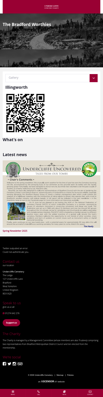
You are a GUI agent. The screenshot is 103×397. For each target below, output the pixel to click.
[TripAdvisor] (20, 363)
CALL (38, 394)
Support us (11, 322)
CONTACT (90, 394)
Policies (70, 375)
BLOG (64, 394)
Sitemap (59, 375)
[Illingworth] (25, 132)
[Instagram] (14, 363)
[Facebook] (4, 363)
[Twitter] (9, 363)
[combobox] (51, 79)
